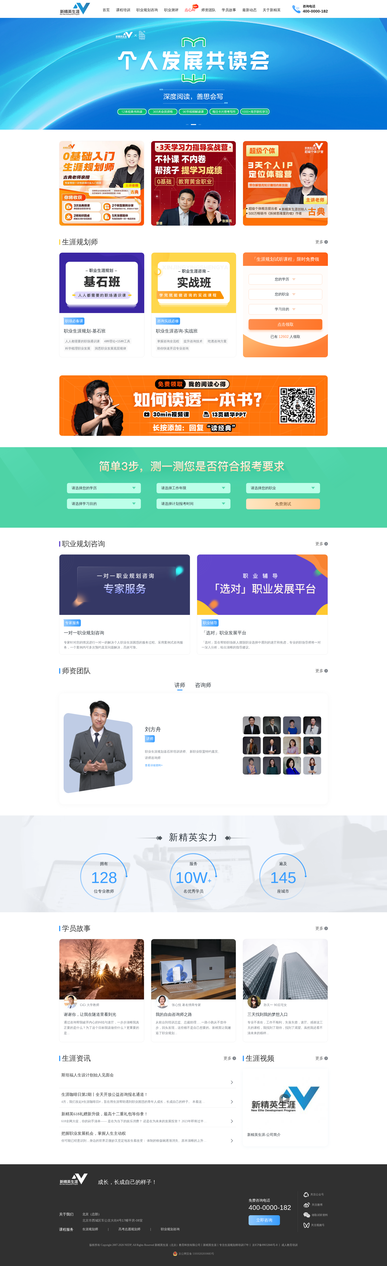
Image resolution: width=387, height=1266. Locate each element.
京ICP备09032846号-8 (264, 1245)
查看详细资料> (154, 765)
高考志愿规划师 (129, 1229)
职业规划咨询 (147, 10)
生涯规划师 (90, 1229)
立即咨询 (264, 1220)
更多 (319, 242)
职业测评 (171, 10)
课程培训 (123, 10)
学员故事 (229, 10)
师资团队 (208, 10)
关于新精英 (272, 10)
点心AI (190, 10)
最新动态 (249, 10)
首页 (106, 10)
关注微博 (317, 1204)
